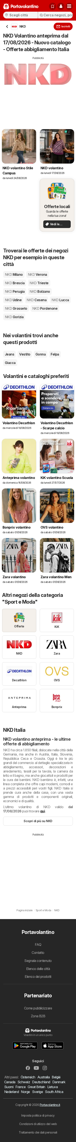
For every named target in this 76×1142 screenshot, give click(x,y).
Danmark (58, 1082)
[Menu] (69, 6)
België (56, 1077)
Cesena (36, 300)
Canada (9, 1082)
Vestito (24, 354)
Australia (43, 1077)
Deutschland (41, 1082)
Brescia (14, 283)
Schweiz (24, 1082)
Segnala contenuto (38, 961)
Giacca (10, 363)
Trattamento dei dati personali (38, 1132)
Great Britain (36, 1087)
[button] (60, 6)
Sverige (37, 1092)
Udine (13, 300)
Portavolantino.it (50, 1105)
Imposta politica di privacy (37, 1115)
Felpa (55, 354)
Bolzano (40, 291)
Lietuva (52, 1087)
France (20, 1087)
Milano (14, 274)
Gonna (40, 354)
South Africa (54, 1092)
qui (42, 811)
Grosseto (16, 308)
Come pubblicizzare (38, 1008)
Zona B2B (38, 1016)
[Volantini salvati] (52, 6)
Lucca (60, 300)
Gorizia (14, 317)
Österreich (28, 1077)
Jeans (9, 354)
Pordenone (44, 308)
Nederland (11, 1092)
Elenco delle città (38, 969)
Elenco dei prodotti (38, 976)
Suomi (8, 1087)
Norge (25, 1092)
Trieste (39, 283)
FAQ (38, 944)
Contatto (38, 952)
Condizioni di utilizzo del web (38, 1124)
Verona (37, 274)
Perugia (14, 291)
